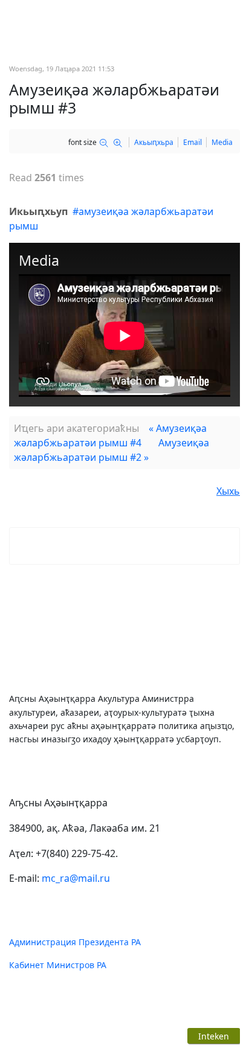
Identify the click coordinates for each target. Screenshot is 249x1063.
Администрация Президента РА (75, 942)
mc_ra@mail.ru (76, 878)
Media (222, 142)
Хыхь (228, 491)
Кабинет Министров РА (57, 965)
